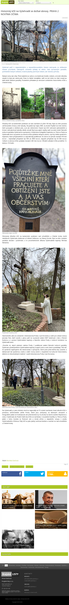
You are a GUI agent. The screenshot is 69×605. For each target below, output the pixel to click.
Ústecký (36, 565)
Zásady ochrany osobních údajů (12, 599)
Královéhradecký (50, 565)
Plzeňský (24, 565)
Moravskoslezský (40, 567)
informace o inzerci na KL (30, 592)
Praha (6, 565)
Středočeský (12, 565)
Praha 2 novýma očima (17, 466)
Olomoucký (31, 567)
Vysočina (64, 565)
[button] (26, 3)
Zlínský (46, 567)
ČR (3, 565)
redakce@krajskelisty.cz (30, 581)
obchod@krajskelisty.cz (30, 586)
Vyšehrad (29, 466)
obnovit (53, 3)
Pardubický (58, 565)
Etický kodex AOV (25, 599)
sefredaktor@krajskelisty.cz (31, 579)
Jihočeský (18, 565)
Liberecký (42, 565)
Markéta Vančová (12, 461)
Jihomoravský (24, 567)
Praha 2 (5, 466)
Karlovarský (30, 565)
